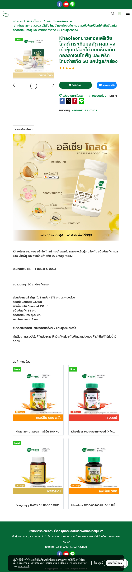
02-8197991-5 (64, 547)
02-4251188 (80, 547)
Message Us (108, 85)
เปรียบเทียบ (99, 95)
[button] (111, 13)
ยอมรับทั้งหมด (115, 563)
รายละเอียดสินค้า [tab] (24, 129)
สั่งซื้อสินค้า (76, 85)
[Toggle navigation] (127, 13)
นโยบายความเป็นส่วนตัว (76, 563)
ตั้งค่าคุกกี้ (98, 563)
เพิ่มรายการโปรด (72, 95)
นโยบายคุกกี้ (23, 566)
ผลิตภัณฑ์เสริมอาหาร (84, 110)
